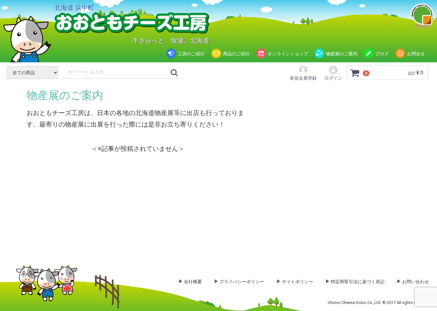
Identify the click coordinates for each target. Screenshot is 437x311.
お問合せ (416, 53)
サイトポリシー (297, 281)
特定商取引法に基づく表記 (358, 281)
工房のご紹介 (191, 53)
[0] (355, 73)
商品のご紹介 (236, 53)
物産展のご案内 (341, 53)
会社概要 (193, 281)
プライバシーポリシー (241, 281)
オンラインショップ (288, 53)
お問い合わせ (415, 281)
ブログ (382, 53)
